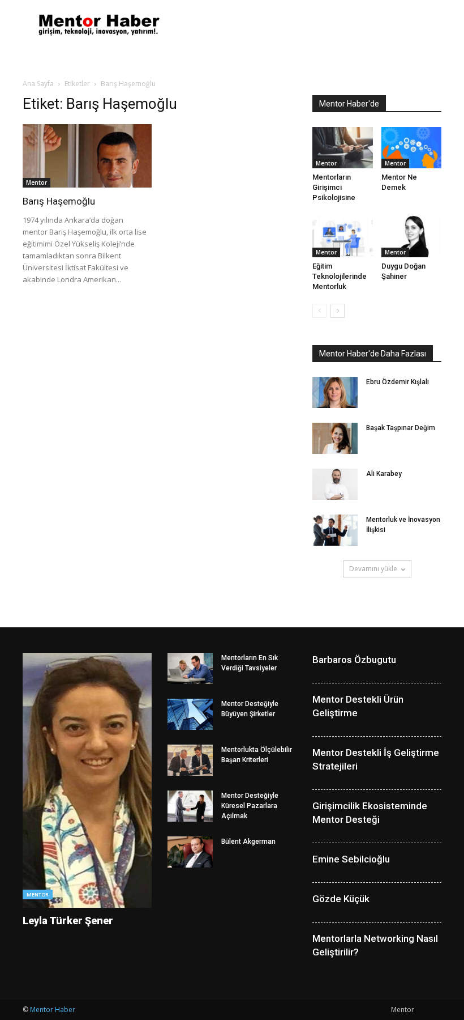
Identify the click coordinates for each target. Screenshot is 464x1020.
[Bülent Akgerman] (190, 852)
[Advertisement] (308, 25)
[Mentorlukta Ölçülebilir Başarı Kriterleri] (190, 760)
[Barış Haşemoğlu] (87, 156)
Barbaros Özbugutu (354, 659)
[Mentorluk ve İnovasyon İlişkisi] (335, 530)
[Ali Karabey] (335, 484)
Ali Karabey (384, 474)
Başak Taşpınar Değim (400, 428)
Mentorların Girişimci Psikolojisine (333, 187)
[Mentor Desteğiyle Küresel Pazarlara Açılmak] (190, 806)
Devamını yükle (373, 568)
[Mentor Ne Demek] (411, 147)
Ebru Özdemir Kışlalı (397, 382)
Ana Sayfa (38, 83)
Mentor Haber (52, 1009)
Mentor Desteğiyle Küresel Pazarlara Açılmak (249, 806)
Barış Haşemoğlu (59, 201)
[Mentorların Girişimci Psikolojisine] (342, 147)
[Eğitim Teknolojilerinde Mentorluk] (342, 236)
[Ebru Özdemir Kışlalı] (335, 392)
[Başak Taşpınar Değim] (335, 438)
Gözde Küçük (341, 898)
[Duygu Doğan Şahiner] (411, 236)
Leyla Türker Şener (68, 920)
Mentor (36, 182)
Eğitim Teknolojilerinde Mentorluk (339, 276)
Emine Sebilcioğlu (351, 859)
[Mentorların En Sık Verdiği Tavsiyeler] (190, 668)
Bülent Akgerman (248, 841)
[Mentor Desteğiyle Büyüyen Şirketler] (190, 714)
